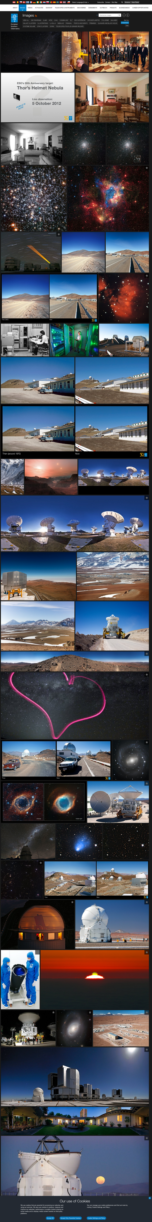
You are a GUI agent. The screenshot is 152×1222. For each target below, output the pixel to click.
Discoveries (81, 8)
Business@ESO (124, 8)
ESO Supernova (79, 20)
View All (26, 20)
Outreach (103, 8)
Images (22, 8)
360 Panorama (36, 20)
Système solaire (29, 26)
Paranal (69, 23)
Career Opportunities (140, 8)
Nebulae (61, 23)
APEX (50, 20)
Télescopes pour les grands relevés (69, 26)
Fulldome (105, 20)
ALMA (45, 20)
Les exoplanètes (93, 20)
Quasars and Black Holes (107, 23)
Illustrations (43, 23)
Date (127, 25)
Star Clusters (42, 26)
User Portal (135, 2)
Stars (52, 26)
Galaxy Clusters (29, 23)
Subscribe (100, 2)
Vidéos (30, 8)
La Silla (53, 23)
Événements (92, 8)
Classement (124, 23)
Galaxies (114, 20)
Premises (92, 23)
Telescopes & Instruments (65, 8)
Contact (107, 2)
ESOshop (49, 8)
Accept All (50, 1218)
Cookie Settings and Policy (96, 1218)
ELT (71, 20)
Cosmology (64, 20)
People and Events (80, 23)
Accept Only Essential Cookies (71, 1218)
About (15, 8)
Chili (56, 20)
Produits (113, 8)
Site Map (114, 2)
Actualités (39, 8)
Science (127, 2)
